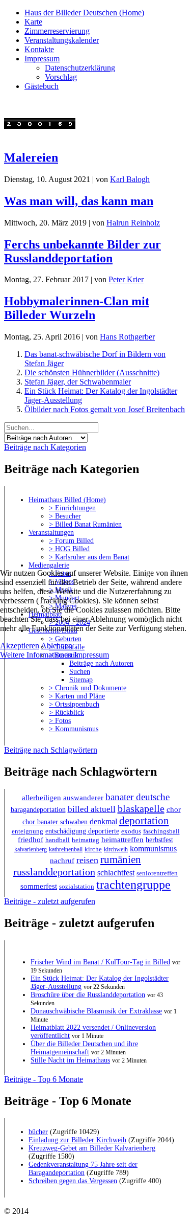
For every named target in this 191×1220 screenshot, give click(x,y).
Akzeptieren (19, 645)
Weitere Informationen (36, 654)
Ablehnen (56, 645)
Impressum (91, 654)
